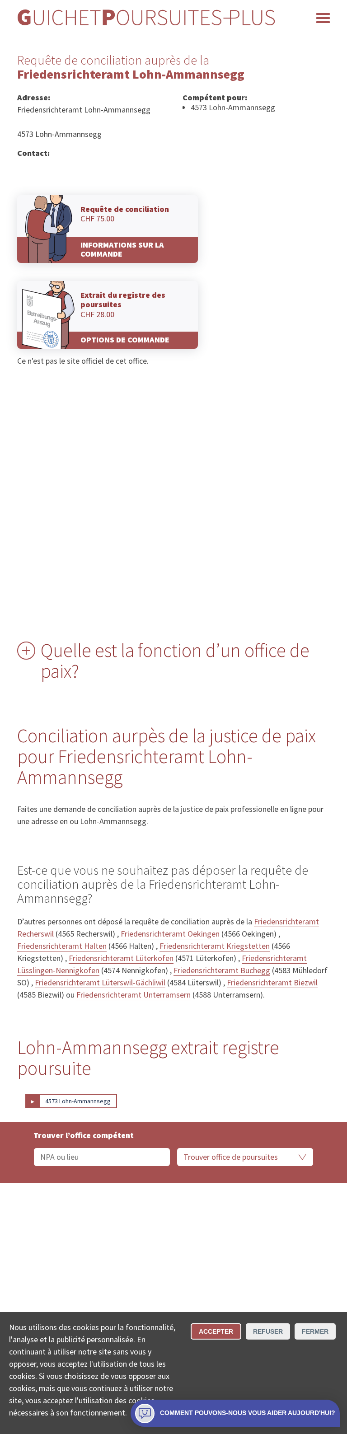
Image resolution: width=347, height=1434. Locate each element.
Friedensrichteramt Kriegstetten (214, 946)
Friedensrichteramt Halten (62, 946)
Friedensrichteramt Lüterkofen (121, 958)
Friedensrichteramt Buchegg (222, 970)
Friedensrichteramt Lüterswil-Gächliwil (100, 982)
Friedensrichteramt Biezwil (272, 982)
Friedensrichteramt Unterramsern (133, 994)
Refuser (268, 1331)
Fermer (315, 1331)
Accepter (216, 1331)
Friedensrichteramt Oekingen (170, 933)
